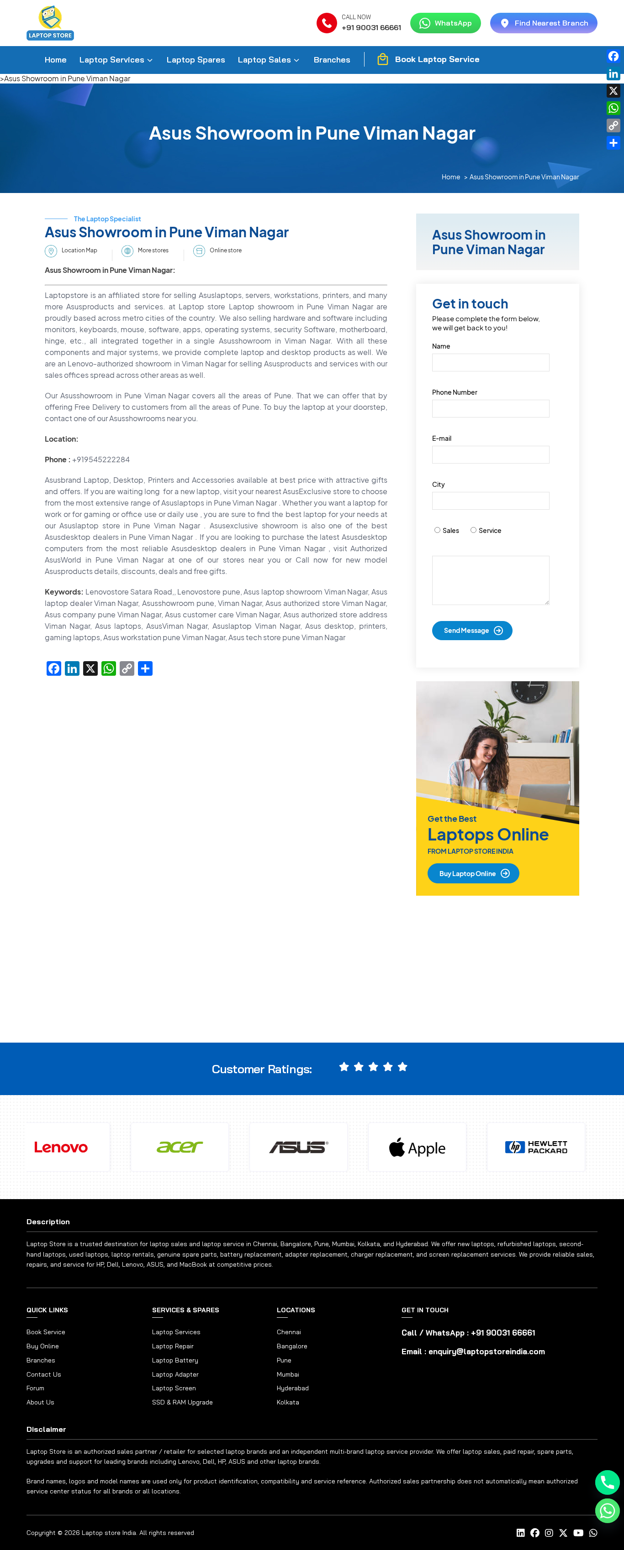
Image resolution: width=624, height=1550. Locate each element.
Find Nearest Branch (551, 22)
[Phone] (607, 1482)
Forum (35, 1388)
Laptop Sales (264, 59)
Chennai (289, 1332)
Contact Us (43, 1374)
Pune (284, 1360)
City (438, 484)
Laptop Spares (196, 59)
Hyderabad (293, 1388)
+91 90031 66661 (371, 27)
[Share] (613, 142)
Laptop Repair (173, 1346)
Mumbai (288, 1374)
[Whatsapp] (607, 1510)
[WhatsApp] (613, 108)
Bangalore (292, 1346)
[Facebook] (613, 56)
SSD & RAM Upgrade (182, 1402)
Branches (332, 59)
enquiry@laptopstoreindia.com (486, 1351)
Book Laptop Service (437, 59)
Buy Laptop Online (467, 873)
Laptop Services (111, 59)
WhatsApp (453, 22)
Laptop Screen (174, 1388)
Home (56, 59)
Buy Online (42, 1346)
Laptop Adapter (175, 1374)
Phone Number (454, 392)
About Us (40, 1402)
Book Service (45, 1332)
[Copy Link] (613, 125)
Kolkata (288, 1402)
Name (441, 346)
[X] (613, 90)
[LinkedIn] (613, 73)
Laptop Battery (175, 1360)
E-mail (441, 438)
